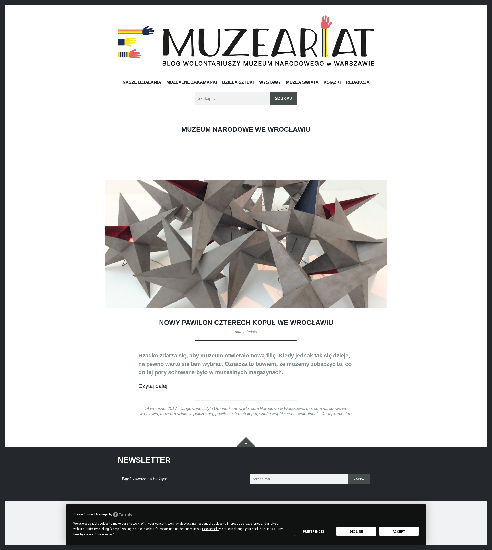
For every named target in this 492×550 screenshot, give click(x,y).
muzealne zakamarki (191, 82)
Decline (356, 531)
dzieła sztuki (238, 82)
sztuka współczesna (277, 413)
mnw (237, 408)
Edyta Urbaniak (216, 408)
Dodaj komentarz (336, 413)
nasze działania (141, 82)
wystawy (270, 82)
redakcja (358, 82)
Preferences (314, 531)
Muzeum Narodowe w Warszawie (273, 408)
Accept (399, 531)
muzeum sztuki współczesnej (186, 413)
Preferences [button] (105, 534)
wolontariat (308, 413)
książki (332, 82)
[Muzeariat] (246, 40)
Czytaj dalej (152, 386)
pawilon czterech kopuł (236, 413)
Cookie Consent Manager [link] (90, 514)
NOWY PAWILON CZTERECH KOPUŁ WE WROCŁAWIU (246, 322)
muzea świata (302, 82)
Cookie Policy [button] (211, 529)
